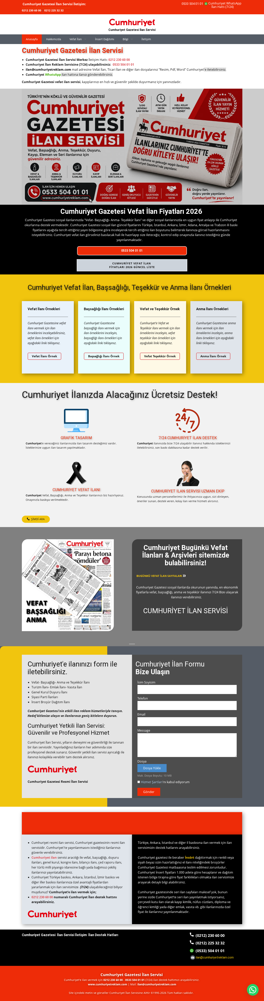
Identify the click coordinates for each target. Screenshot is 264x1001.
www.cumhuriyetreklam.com (107, 984)
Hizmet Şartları (152, 782)
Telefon (142, 698)
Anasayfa (32, 39)
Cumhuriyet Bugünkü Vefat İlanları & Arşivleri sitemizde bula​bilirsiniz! (185, 555)
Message (143, 730)
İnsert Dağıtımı (104, 39)
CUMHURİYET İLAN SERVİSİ (185, 611)
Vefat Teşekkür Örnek (160, 356)
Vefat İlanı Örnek (44, 356)
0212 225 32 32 (54, 10)
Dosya (141, 761)
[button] (253, 990)
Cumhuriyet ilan (44, 857)
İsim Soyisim (146, 682)
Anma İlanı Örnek (213, 356)
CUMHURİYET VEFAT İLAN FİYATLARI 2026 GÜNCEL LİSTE (132, 265)
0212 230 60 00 (31, 10)
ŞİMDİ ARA (37, 519)
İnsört (189, 857)
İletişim (146, 39)
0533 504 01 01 (192, 4)
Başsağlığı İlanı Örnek (103, 356)
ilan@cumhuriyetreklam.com (48, 69)
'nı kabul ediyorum (165, 782)
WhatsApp (53, 74)
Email (141, 714)
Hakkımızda (53, 39)
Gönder (148, 792)
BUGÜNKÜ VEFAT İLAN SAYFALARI (159, 576)
